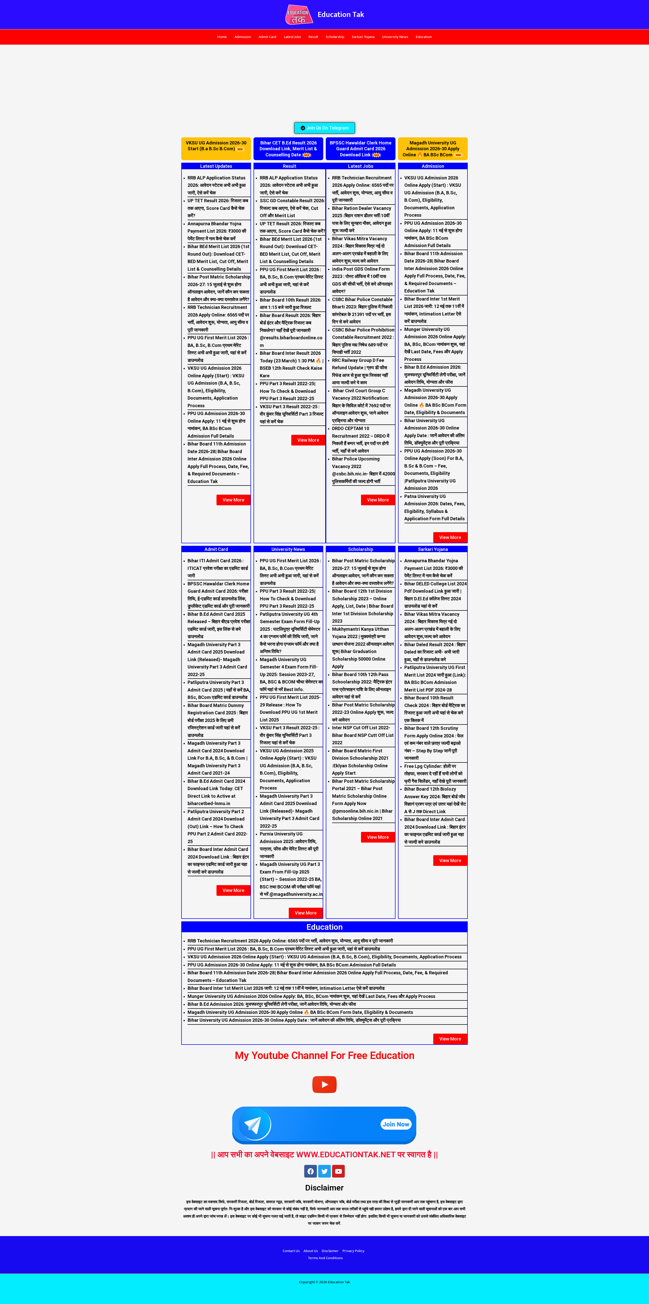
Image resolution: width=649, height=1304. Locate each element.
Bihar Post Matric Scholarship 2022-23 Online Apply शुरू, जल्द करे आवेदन (363, 712)
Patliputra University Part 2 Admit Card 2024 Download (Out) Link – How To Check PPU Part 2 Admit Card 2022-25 (218, 826)
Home (222, 37)
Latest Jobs (292, 37)
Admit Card (267, 37)
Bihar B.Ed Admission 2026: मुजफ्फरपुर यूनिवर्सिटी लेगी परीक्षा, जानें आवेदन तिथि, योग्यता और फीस (434, 374)
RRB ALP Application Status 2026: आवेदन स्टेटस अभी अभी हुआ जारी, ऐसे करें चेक (217, 185)
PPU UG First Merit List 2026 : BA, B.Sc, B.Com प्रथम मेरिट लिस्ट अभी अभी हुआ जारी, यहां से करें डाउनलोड (284, 949)
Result (313, 37)
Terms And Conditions (325, 1258)
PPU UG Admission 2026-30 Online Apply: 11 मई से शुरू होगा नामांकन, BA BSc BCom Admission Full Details (292, 964)
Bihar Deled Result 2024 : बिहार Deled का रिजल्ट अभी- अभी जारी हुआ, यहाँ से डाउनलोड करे (434, 652)
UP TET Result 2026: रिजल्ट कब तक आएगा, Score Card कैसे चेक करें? (218, 208)
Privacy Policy (353, 1251)
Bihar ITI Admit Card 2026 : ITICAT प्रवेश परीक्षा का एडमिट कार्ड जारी (218, 568)
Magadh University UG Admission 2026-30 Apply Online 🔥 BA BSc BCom (431, 148)
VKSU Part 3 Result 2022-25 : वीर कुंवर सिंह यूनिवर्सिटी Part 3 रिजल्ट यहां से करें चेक (291, 414)
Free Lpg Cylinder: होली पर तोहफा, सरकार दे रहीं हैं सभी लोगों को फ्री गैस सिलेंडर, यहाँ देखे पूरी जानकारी (435, 773)
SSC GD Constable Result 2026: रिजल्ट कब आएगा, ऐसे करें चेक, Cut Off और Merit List (292, 208)
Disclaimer (330, 1251)
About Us (310, 1251)
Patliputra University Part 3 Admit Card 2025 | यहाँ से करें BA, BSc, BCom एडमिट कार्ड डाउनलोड (219, 690)
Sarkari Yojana (363, 37)
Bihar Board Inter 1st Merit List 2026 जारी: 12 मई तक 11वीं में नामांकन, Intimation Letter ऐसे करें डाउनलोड (286, 988)
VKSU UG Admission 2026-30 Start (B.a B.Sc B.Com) (216, 145)
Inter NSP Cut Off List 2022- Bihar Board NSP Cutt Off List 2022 (363, 735)
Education (424, 37)
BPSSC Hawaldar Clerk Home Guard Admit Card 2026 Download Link (360, 148)
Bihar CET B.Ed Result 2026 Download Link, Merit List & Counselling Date (288, 148)
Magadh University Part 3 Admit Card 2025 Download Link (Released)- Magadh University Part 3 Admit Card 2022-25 (217, 659)
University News (395, 37)
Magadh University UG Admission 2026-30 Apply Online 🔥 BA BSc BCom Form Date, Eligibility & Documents (300, 1012)
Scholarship (335, 37)
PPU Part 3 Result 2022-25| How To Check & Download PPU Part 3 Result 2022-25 (288, 391)
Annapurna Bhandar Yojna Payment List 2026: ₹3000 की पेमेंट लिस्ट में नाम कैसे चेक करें (217, 231)
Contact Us (291, 1251)
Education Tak (341, 14)
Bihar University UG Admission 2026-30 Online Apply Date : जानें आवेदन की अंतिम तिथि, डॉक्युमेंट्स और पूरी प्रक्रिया (294, 1020)
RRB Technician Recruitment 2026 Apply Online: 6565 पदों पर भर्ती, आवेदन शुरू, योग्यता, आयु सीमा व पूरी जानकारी (290, 940)
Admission (243, 37)
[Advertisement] (324, 82)
